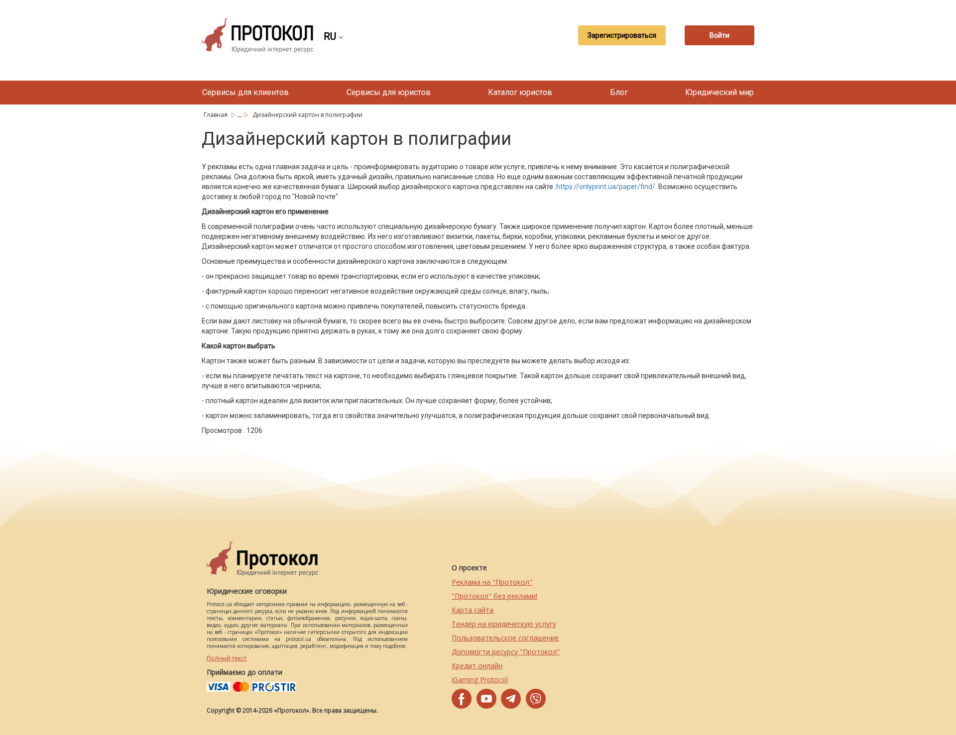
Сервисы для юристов (389, 92)
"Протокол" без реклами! (494, 596)
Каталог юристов (520, 92)
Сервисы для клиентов (245, 92)
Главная (216, 114)
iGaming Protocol (480, 679)
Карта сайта (472, 610)
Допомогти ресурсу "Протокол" (506, 651)
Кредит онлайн (477, 665)
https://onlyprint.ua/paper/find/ (605, 187)
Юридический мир (719, 92)
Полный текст (226, 658)
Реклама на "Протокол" (492, 582)
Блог (619, 92)
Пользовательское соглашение (505, 637)
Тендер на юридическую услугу (504, 624)
